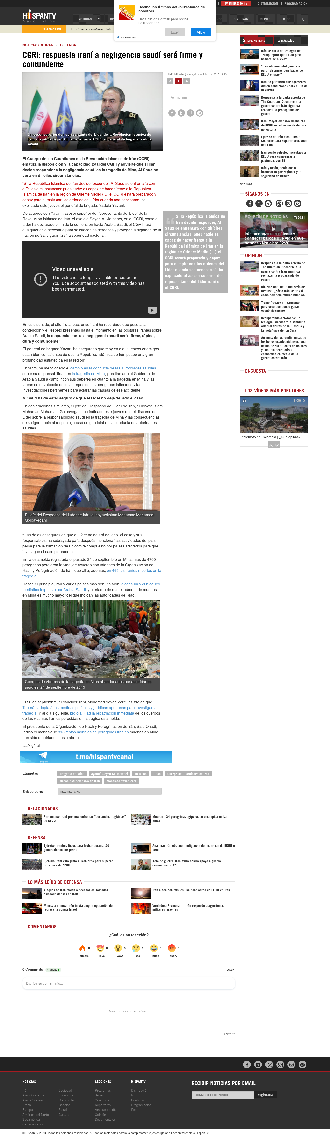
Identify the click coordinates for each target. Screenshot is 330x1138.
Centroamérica (33, 1124)
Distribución (268, 3)
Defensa (68, 45)
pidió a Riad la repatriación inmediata (102, 713)
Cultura (64, 1114)
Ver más (246, 183)
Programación (296, 3)
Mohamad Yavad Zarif (122, 781)
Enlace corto (32, 791)
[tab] (257, 40)
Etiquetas (30, 773)
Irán (25, 1090)
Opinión (100, 1114)
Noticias (85, 19)
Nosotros (137, 1095)
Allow (201, 32)
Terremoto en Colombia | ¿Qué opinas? (270, 437)
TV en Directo (234, 3)
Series (265, 19)
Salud (63, 1109)
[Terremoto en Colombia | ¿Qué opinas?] (274, 414)
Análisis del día (105, 1109)
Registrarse (265, 1094)
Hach (157, 773)
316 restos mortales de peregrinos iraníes (93, 732)
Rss (133, 1109)
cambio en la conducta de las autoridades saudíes (113, 368)
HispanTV (39, 15)
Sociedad (65, 1090)
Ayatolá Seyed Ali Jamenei (109, 773)
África (26, 1104)
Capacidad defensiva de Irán (80, 781)
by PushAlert (128, 37)
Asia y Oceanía (32, 1100)
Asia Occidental (33, 1095)
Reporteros (103, 1104)
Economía (66, 1095)
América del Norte (35, 1114)
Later (175, 32)
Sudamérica (31, 1119)
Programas (103, 1090)
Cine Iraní (241, 19)
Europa (27, 1109)
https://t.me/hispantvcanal (90, 31)
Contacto (137, 1100)
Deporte (64, 1104)
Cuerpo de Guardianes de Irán (188, 773)
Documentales (105, 1119)
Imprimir (181, 97)
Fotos (286, 19)
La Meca (141, 773)
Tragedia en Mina (72, 773)
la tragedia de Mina (88, 373)
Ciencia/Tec (67, 1100)
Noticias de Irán (37, 45)
